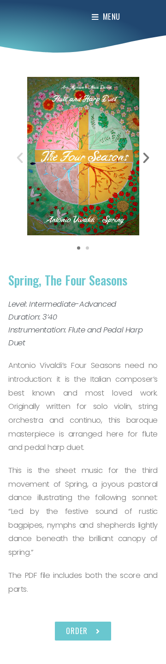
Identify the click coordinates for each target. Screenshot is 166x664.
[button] (78, 248)
